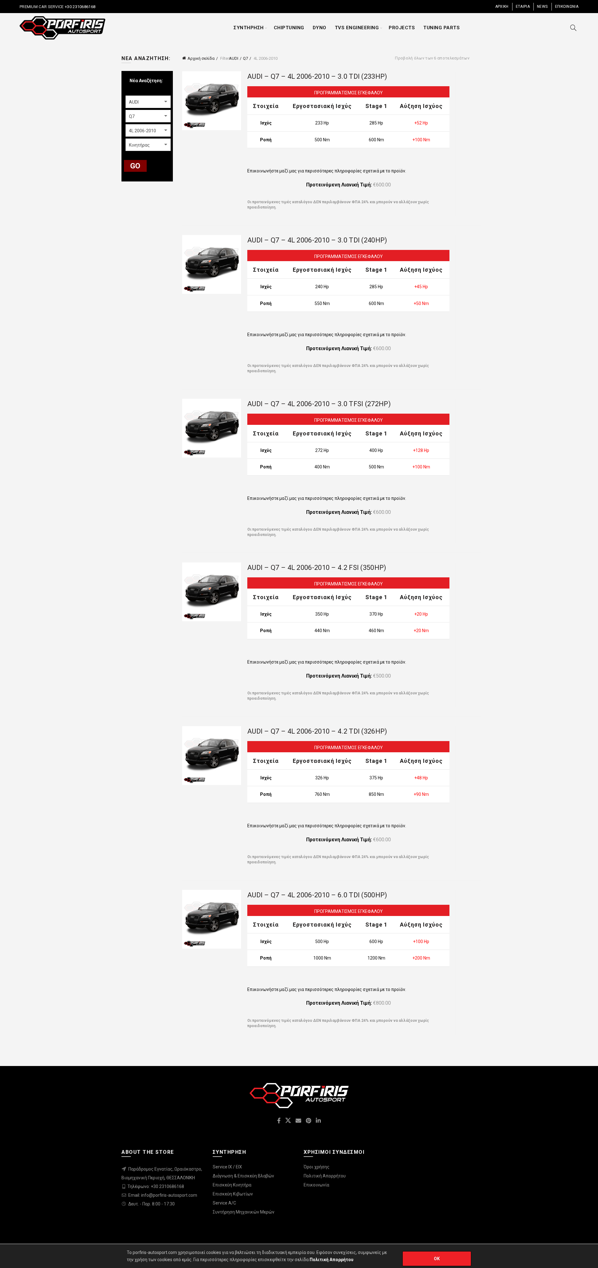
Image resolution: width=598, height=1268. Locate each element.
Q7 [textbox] (132, 116)
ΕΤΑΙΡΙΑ (523, 6)
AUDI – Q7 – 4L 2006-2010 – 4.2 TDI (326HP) (317, 731)
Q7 (245, 58)
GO (135, 166)
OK (437, 1258)
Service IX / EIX (227, 1166)
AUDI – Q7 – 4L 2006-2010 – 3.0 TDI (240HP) (317, 240)
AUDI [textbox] (134, 102)
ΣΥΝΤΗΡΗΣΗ (249, 28)
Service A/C (224, 1202)
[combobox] (148, 102)
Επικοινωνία (316, 1184)
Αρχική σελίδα (201, 58)
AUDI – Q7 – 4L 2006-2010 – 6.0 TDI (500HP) (317, 895)
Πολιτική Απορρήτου (325, 1175)
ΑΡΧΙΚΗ (502, 6)
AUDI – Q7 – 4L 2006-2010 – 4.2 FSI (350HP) (317, 567)
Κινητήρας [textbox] (139, 145)
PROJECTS (402, 28)
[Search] (573, 27)
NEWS (542, 6)
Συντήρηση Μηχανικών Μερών (243, 1211)
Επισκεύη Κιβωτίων (233, 1193)
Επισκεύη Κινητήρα (232, 1184)
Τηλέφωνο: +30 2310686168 (155, 1186)
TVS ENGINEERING (357, 28)
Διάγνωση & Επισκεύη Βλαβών (243, 1175)
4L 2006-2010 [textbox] (142, 130)
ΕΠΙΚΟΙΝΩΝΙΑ (566, 6)
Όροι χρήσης (317, 1166)
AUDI (233, 58)
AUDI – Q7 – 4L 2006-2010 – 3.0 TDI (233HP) (317, 76)
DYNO (319, 28)
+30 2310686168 (80, 6)
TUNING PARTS (441, 28)
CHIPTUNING (289, 28)
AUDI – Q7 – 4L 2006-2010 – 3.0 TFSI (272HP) (319, 404)
